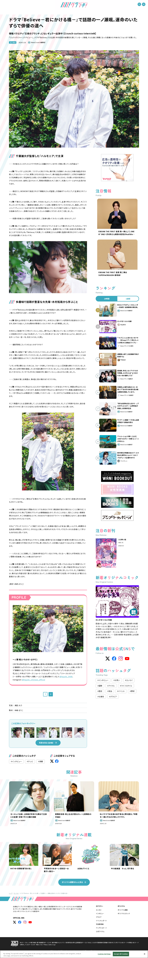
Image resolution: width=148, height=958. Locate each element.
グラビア (99, 917)
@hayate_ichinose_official (33, 679)
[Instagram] (120, 658)
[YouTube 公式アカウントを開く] (30, 922)
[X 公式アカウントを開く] (14, 922)
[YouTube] (127, 658)
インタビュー (100, 913)
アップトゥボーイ (101, 928)
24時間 (106, 298)
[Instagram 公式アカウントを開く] (24, 922)
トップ (10, 893)
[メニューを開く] (143, 4)
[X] (107, 658)
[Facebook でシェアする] (57, 761)
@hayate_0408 (66, 676)
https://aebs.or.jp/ (50, 944)
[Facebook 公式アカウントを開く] (19, 922)
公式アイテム (100, 931)
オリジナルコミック (124, 913)
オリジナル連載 (123, 910)
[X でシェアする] (52, 761)
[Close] (144, 954)
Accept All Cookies (121, 954)
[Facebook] (114, 658)
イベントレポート (101, 921)
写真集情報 (100, 924)
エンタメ (12, 42)
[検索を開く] (139, 4)
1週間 (128, 298)
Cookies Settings (104, 954)
